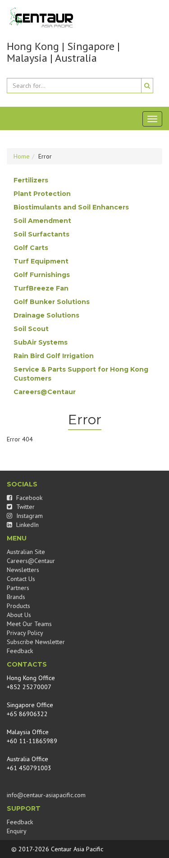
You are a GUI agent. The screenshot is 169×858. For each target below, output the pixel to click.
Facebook (28, 498)
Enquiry (17, 831)
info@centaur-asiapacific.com (46, 795)
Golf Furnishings (42, 275)
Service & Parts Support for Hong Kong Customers (81, 373)
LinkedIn (26, 525)
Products (18, 606)
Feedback (20, 651)
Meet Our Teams (29, 624)
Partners (18, 588)
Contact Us (21, 579)
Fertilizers (31, 180)
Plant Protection (42, 194)
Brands (16, 597)
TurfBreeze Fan (41, 288)
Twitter (24, 507)
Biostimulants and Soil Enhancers (71, 207)
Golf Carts (31, 248)
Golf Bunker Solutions (52, 302)
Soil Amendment (42, 221)
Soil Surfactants (41, 234)
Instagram (28, 516)
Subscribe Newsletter (36, 642)
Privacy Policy (25, 633)
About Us (19, 615)
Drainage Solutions (46, 315)
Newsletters (23, 570)
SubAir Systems (41, 342)
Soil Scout (31, 329)
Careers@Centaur (45, 392)
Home (22, 156)
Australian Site (26, 552)
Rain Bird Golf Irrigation (54, 356)
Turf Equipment (41, 261)
